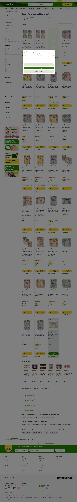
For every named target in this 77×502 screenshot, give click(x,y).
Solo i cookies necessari (38, 71)
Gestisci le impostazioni (39, 64)
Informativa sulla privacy (28, 61)
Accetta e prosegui (38, 68)
